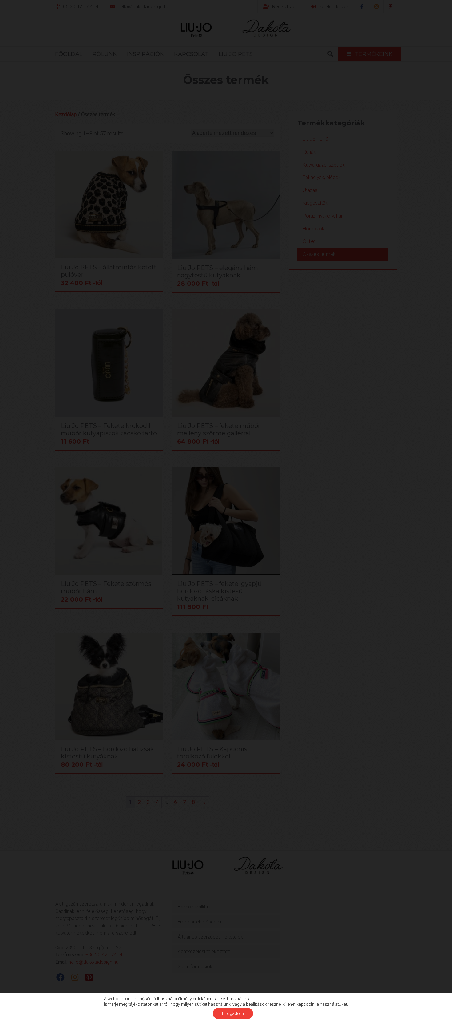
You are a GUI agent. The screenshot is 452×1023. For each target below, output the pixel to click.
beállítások (256, 1004)
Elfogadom (233, 1013)
